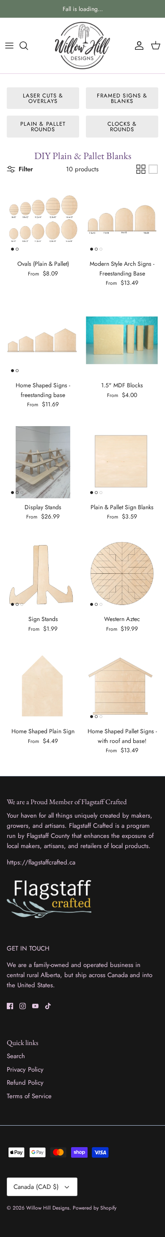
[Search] (28, 45)
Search (16, 1056)
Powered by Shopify (94, 1208)
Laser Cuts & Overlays (43, 98)
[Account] (137, 45)
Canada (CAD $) (36, 1186)
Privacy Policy (25, 1069)
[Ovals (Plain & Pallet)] (43, 219)
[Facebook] (10, 1006)
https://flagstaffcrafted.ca (41, 862)
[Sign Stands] (43, 574)
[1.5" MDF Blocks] (122, 340)
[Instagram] (22, 1006)
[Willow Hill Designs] (82, 45)
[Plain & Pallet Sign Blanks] (122, 462)
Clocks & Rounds (122, 126)
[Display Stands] (43, 462)
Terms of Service (29, 1096)
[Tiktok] (48, 1006)
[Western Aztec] (122, 574)
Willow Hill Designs (47, 1208)
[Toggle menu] (9, 45)
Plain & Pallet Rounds (43, 126)
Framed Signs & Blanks (122, 98)
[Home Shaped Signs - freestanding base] (43, 340)
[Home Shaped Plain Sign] (43, 686)
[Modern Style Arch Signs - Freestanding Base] (122, 219)
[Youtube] (35, 1006)
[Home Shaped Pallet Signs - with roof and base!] (122, 686)
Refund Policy (25, 1082)
